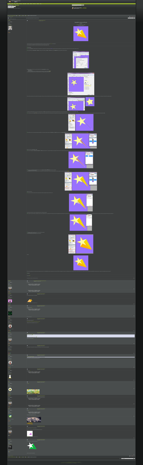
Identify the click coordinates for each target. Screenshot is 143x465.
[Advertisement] (22, 12)
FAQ (14, 3)
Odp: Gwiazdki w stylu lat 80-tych (41, 293)
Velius (9, 345)
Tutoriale (17, 3)
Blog (40, 3)
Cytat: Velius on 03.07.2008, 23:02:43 (30, 356)
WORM (31, 3)
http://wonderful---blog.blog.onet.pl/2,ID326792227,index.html (33, 321)
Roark (9, 408)
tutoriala (51, 43)
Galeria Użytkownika (10, 298)
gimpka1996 (9, 293)
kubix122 (9, 20)
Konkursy (38, 3)
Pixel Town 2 (34, 3)
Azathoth (9, 305)
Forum (12, 3)
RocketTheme (75, 462)
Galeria (28, 3)
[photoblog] (10, 367)
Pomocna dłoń (24, 3)
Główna (9, 3)
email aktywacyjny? (16, 5)
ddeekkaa (9, 280)
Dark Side (9, 368)
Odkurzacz (9, 439)
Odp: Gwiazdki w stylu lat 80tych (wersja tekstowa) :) (40, 280)
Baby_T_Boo (9, 332)
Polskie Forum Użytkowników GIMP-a (12, 15)
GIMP (24, 15)
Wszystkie (12, 16)
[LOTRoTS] (10, 353)
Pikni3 (9, 381)
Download (20, 3)
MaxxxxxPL (9, 395)
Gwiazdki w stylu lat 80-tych (42, 20)
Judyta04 (9, 318)
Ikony (26, 15)
